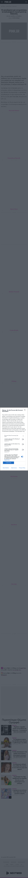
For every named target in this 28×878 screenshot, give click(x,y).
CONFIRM (8, 462)
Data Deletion (6, 467)
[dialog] (14, 439)
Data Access (14, 467)
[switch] (22, 439)
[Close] (25, 410)
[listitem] (14, 436)
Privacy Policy (22, 467)
